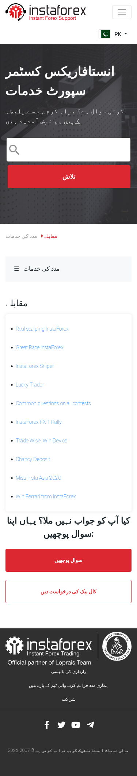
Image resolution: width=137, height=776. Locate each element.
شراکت (69, 699)
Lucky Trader (30, 385)
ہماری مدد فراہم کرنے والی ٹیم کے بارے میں (69, 685)
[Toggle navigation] (122, 12)
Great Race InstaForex (40, 347)
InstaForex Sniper (35, 366)
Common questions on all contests (53, 403)
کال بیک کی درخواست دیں (68, 591)
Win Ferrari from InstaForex (46, 496)
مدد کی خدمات (21, 236)
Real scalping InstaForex (42, 329)
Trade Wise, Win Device (41, 441)
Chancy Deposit (33, 459)
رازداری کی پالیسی (68, 671)
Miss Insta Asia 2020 (38, 478)
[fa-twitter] (61, 724)
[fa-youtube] (76, 724)
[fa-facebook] (46, 724)
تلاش (69, 176)
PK (118, 34)
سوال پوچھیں (68, 560)
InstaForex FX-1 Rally (39, 422)
